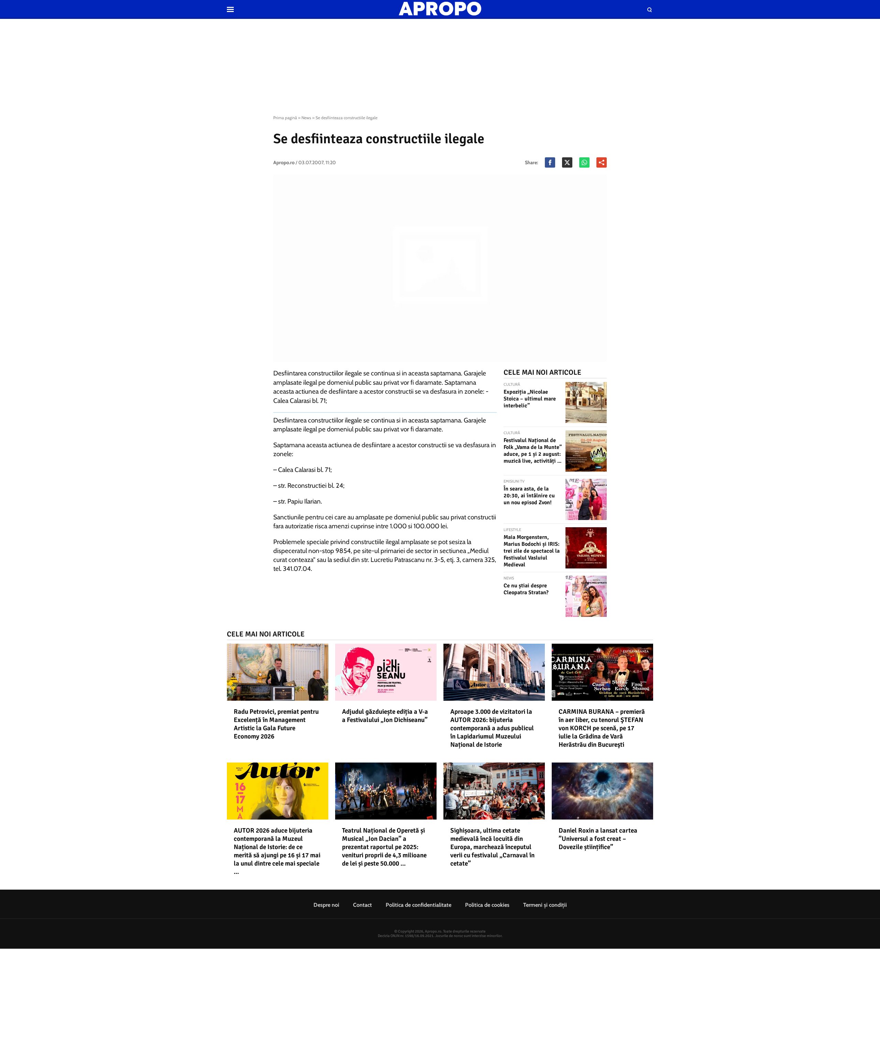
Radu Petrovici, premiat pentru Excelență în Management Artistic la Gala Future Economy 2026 (276, 724)
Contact (362, 905)
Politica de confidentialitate (418, 905)
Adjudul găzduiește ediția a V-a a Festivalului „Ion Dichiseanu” (385, 716)
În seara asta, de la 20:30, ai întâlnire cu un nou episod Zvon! (529, 495)
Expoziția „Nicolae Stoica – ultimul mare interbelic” (530, 398)
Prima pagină (285, 117)
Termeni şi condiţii (545, 905)
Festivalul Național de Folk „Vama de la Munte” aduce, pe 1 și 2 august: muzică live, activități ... (533, 450)
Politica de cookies (487, 905)
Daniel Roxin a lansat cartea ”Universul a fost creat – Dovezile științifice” (598, 838)
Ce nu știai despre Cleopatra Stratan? (526, 589)
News (306, 117)
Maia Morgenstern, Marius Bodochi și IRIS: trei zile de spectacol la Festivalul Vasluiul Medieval (532, 551)
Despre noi (326, 905)
